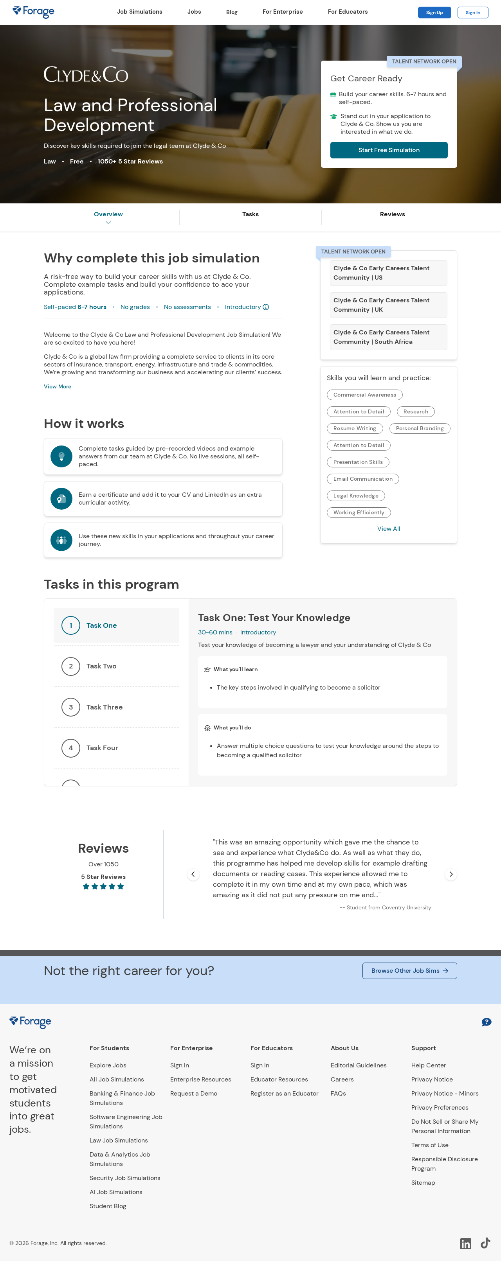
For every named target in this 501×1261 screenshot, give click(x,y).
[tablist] (116, 692)
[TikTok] (486, 1243)
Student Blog (108, 1206)
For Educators (348, 12)
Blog (232, 12)
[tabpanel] (323, 692)
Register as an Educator (284, 1093)
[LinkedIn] (465, 1243)
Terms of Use (430, 1145)
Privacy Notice (432, 1079)
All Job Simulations (117, 1079)
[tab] (116, 625)
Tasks (250, 214)
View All (388, 529)
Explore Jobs (108, 1065)
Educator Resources (279, 1079)
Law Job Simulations (119, 1140)
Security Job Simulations (125, 1178)
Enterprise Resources (200, 1079)
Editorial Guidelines (359, 1065)
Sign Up (434, 12)
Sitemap (423, 1182)
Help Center (428, 1065)
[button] (487, 1023)
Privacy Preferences (440, 1107)
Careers (342, 1079)
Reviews (392, 214)
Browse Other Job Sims (405, 970)
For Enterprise (283, 12)
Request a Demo (193, 1093)
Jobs (194, 12)
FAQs (338, 1093)
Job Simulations (139, 12)
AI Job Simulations (116, 1192)
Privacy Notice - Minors (445, 1093)
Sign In (473, 12)
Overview (108, 214)
